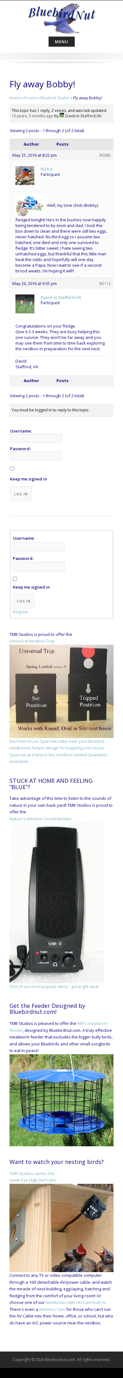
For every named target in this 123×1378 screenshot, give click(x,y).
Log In (21, 493)
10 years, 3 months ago (32, 116)
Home (14, 98)
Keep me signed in (28, 479)
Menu (61, 41)
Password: (20, 448)
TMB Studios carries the (32, 1173)
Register (21, 611)
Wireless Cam (52, 1309)
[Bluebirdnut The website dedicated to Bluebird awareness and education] (61, 17)
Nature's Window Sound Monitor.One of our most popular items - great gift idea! (54, 902)
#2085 (105, 155)
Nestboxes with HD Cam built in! (76, 1302)
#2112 (105, 283)
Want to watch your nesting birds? (56, 1162)
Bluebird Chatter (55, 98)
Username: (21, 431)
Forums (30, 98)
